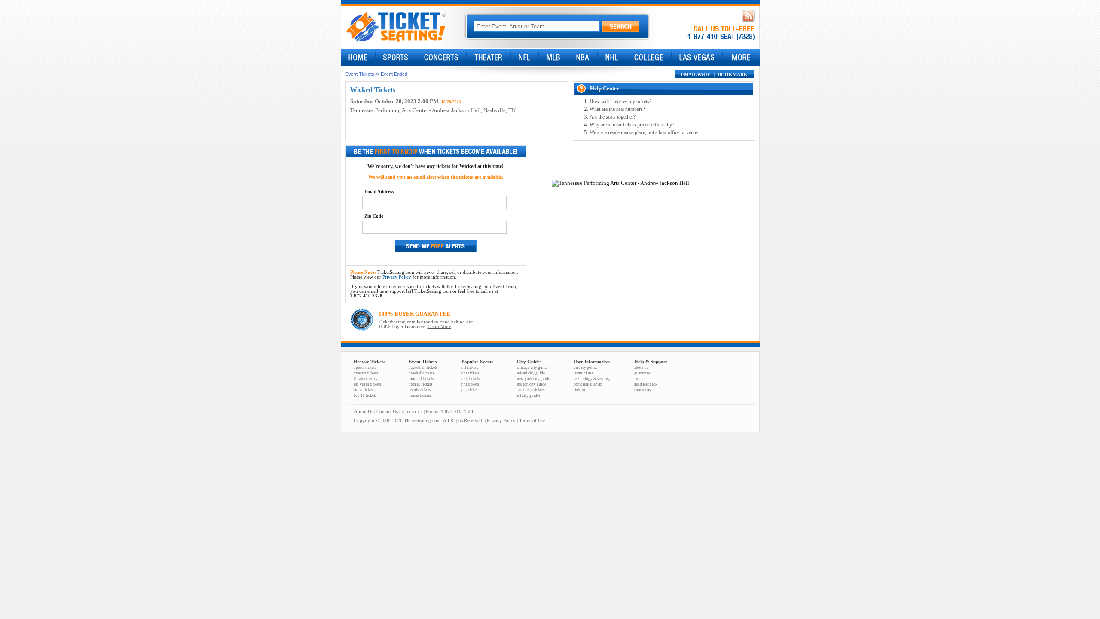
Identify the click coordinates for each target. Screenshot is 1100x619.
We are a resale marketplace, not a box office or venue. (645, 132)
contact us (642, 390)
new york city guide (533, 379)
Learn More (439, 326)
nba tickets (470, 373)
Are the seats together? (613, 117)
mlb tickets (470, 379)
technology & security (592, 379)
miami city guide (531, 373)
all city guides (529, 395)
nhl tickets (470, 384)
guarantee (642, 373)
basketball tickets (423, 367)
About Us (363, 411)
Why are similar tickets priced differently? (632, 125)
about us (641, 367)
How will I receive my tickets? (620, 101)
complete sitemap (588, 384)
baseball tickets (421, 373)
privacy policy (586, 367)
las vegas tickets (367, 384)
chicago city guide (532, 367)
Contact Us (387, 411)
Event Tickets (359, 74)
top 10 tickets (365, 395)
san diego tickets (531, 390)
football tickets (421, 379)
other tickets (364, 390)
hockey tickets (421, 384)
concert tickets (366, 373)
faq (636, 379)
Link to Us (411, 411)
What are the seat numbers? (617, 109)
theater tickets (365, 379)
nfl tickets (469, 367)
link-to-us (582, 390)
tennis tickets (420, 390)
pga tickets (470, 390)
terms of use (583, 373)
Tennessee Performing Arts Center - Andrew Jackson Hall (415, 110)
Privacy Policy (396, 277)
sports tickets (365, 367)
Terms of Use (532, 420)
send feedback (645, 384)
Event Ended (394, 74)
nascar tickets (420, 395)
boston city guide (531, 384)
